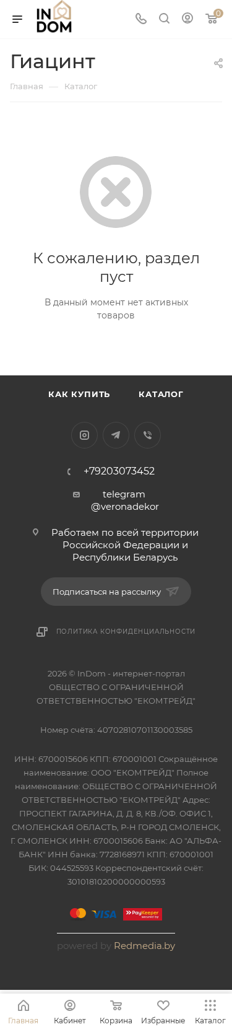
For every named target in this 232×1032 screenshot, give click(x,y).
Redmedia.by (144, 945)
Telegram (116, 435)
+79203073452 (119, 471)
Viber (147, 435)
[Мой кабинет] (187, 19)
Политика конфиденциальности (126, 632)
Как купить (79, 394)
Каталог (161, 394)
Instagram (84, 435)
